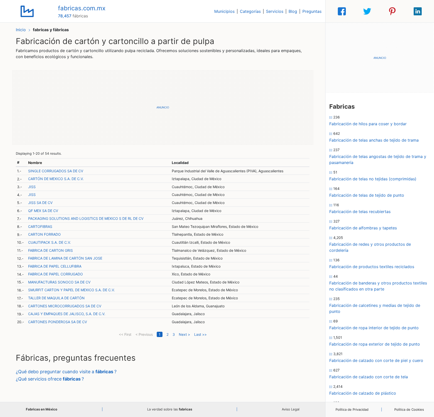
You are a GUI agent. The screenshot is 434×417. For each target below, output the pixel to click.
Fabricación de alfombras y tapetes (363, 227)
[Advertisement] (162, 107)
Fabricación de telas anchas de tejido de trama (374, 140)
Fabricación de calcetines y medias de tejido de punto (374, 308)
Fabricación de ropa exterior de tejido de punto (374, 344)
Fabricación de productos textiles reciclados (371, 266)
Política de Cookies (409, 409)
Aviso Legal (290, 409)
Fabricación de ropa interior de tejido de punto (374, 327)
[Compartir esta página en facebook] (342, 11)
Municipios (224, 11)
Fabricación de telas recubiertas (360, 211)
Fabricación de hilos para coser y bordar (368, 123)
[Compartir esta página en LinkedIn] (418, 11)
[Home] (27, 10)
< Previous (144, 334)
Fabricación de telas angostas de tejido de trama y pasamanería (377, 159)
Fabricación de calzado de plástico (362, 393)
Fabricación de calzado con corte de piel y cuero (376, 360)
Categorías (250, 11)
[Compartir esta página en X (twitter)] (367, 11)
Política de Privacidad (352, 409)
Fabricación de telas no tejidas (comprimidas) (372, 178)
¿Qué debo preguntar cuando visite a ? (66, 371)
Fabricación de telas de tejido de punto (366, 195)
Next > (184, 334)
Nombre (35, 162)
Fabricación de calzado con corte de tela (368, 376)
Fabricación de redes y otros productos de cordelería (370, 247)
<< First (125, 334)
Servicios (274, 11)
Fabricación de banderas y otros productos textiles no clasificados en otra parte (378, 285)
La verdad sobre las (169, 409)
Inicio (21, 29)
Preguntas (311, 11)
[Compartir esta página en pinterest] (392, 11)
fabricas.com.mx (81, 8)
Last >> (200, 334)
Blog (293, 11)
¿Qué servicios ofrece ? (50, 379)
